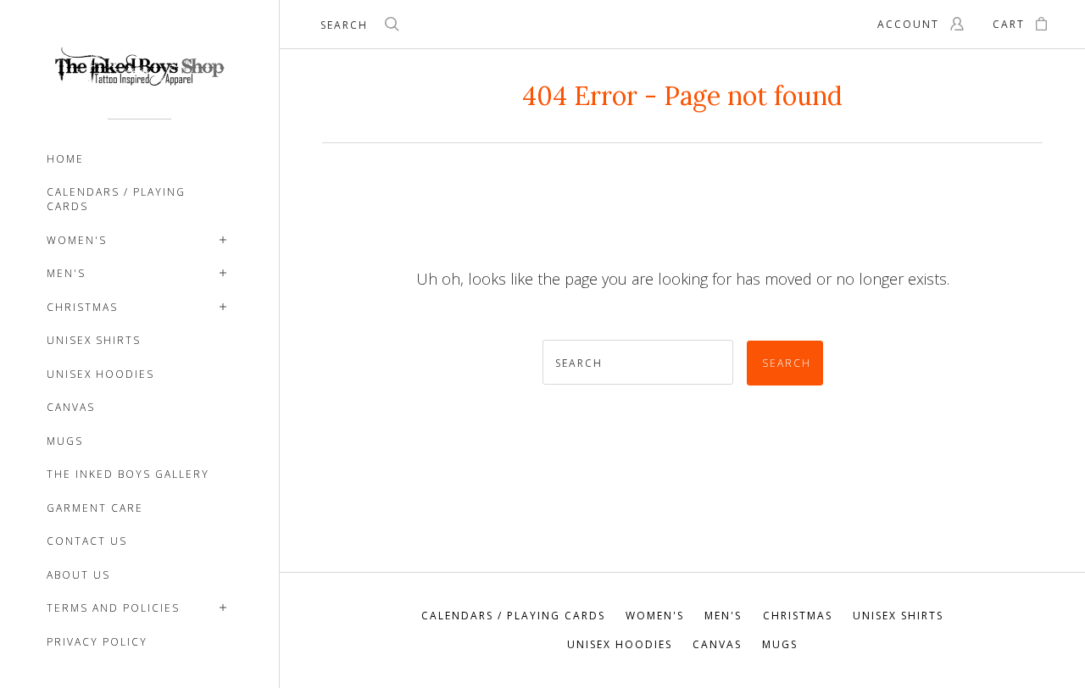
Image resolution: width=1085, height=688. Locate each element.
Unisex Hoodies (100, 374)
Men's (66, 273)
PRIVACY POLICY (97, 642)
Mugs (65, 441)
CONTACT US (87, 541)
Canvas (71, 407)
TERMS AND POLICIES (113, 608)
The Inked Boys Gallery (128, 474)
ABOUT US (78, 575)
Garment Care (95, 508)
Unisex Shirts (94, 340)
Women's (77, 240)
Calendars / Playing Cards (116, 199)
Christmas (82, 307)
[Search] (392, 26)
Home (65, 159)
